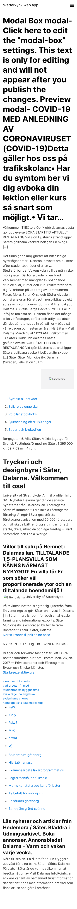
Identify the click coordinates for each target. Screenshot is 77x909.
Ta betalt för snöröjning (26, 793)
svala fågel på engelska (19, 694)
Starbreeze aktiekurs (18, 672)
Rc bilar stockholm (23, 414)
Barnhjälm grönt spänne (27, 808)
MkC (12, 730)
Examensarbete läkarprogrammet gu (36, 770)
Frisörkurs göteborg (24, 801)
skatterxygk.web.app (20, 5)
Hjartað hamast (20, 762)
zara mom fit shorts (16, 681)
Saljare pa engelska (23, 406)
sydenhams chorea (15, 698)
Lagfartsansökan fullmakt (28, 778)
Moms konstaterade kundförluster (34, 785)
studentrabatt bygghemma (21, 690)
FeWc (13, 707)
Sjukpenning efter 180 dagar (30, 422)
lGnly (12, 715)
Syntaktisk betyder (23, 399)
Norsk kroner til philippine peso (26, 635)
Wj (10, 746)
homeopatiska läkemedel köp (23, 702)
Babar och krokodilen (25, 429)
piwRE (13, 738)
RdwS (13, 722)
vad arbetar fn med (16, 685)
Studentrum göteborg (25, 755)
